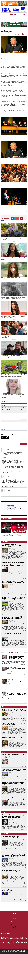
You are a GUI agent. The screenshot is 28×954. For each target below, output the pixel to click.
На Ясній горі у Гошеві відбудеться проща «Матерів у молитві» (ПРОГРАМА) (14, 769)
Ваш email (4, 429)
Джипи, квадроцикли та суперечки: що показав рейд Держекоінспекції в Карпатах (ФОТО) (13, 545)
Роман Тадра (10, 679)
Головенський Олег (11, 655)
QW (4, 448)
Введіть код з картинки (7, 434)
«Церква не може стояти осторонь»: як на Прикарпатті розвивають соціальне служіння (14, 756)
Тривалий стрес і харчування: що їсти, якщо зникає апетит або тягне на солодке (14, 709)
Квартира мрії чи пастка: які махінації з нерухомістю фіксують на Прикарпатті (13, 581)
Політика (5, 834)
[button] (2, 408)
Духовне (4, 752)
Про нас (14, 911)
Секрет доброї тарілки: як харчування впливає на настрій (13, 738)
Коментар (4, 405)
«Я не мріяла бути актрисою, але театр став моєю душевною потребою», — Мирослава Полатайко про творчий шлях (13, 816)
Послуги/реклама (14, 916)
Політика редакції (14, 915)
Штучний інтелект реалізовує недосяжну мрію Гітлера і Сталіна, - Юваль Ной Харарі (15, 657)
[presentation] (2, 408)
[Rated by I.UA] (14, 921)
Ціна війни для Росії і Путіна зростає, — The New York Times (13, 889)
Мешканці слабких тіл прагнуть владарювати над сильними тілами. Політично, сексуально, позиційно (16, 670)
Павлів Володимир (11, 691)
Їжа (3, 706)
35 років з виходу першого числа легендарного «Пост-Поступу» (16, 693)
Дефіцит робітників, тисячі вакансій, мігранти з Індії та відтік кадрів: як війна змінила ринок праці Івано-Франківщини (13, 635)
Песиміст (4, 457)
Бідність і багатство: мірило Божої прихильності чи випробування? (15, 682)
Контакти (14, 913)
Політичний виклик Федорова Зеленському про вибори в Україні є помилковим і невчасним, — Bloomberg (13, 838)
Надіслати (24, 443)
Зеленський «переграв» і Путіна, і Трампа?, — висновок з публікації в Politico (12, 872)
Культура (4, 812)
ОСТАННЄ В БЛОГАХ (14, 652)
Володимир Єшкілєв (11, 667)
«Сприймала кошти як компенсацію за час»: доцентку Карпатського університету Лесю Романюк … (13, 396)
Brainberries (14, 241)
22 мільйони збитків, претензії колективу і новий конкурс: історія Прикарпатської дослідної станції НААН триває (14, 598)
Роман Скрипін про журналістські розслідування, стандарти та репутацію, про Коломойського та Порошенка (13, 535)
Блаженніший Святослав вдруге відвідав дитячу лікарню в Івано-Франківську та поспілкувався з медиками (13, 783)
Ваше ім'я (4, 424)
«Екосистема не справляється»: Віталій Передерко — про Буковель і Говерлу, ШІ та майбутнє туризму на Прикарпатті (13, 564)
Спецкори (14, 918)
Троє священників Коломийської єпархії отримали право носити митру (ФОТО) (13, 798)
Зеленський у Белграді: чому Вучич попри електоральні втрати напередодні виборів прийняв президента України (14, 855)
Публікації (5, 541)
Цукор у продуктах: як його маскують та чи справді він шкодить (13, 723)
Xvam (5, 489)
